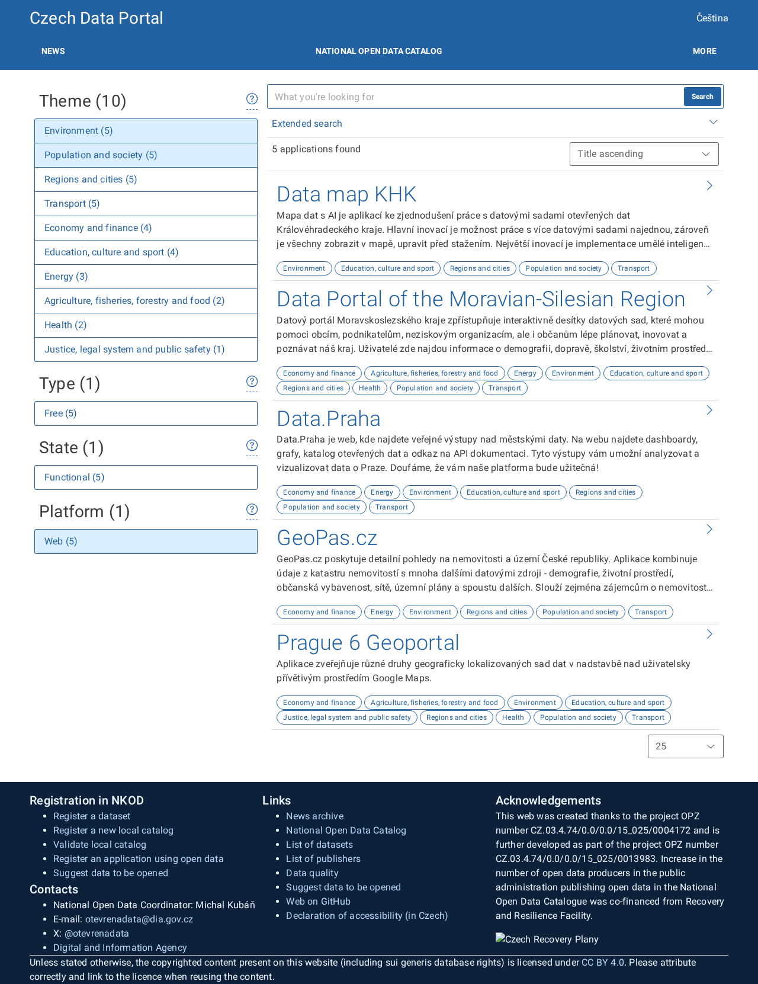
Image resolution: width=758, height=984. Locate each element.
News (53, 51)
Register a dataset (92, 816)
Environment (304, 268)
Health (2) (65, 325)
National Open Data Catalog (346, 830)
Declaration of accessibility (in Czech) (367, 915)
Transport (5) (72, 203)
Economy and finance (319, 373)
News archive (314, 816)
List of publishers (323, 858)
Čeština (712, 18)
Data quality (312, 873)
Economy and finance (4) (98, 227)
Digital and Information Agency (120, 947)
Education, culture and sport (388, 268)
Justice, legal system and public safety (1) (135, 349)
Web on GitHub (318, 901)
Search (703, 96)
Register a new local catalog (113, 830)
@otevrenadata (97, 933)
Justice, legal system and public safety (347, 717)
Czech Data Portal (96, 18)
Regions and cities (480, 268)
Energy (525, 373)
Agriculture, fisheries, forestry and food (434, 373)
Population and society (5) (101, 155)
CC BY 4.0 (603, 962)
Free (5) (61, 413)
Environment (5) (78, 130)
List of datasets (319, 844)
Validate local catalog (99, 844)
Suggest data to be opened (110, 873)
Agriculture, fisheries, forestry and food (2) (134, 300)
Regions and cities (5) (90, 179)
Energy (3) (66, 276)
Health (370, 388)
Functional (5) (74, 477)
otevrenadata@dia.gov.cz (139, 919)
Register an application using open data (138, 858)
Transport (634, 268)
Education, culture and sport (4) (111, 252)
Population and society (563, 268)
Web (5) (61, 541)
